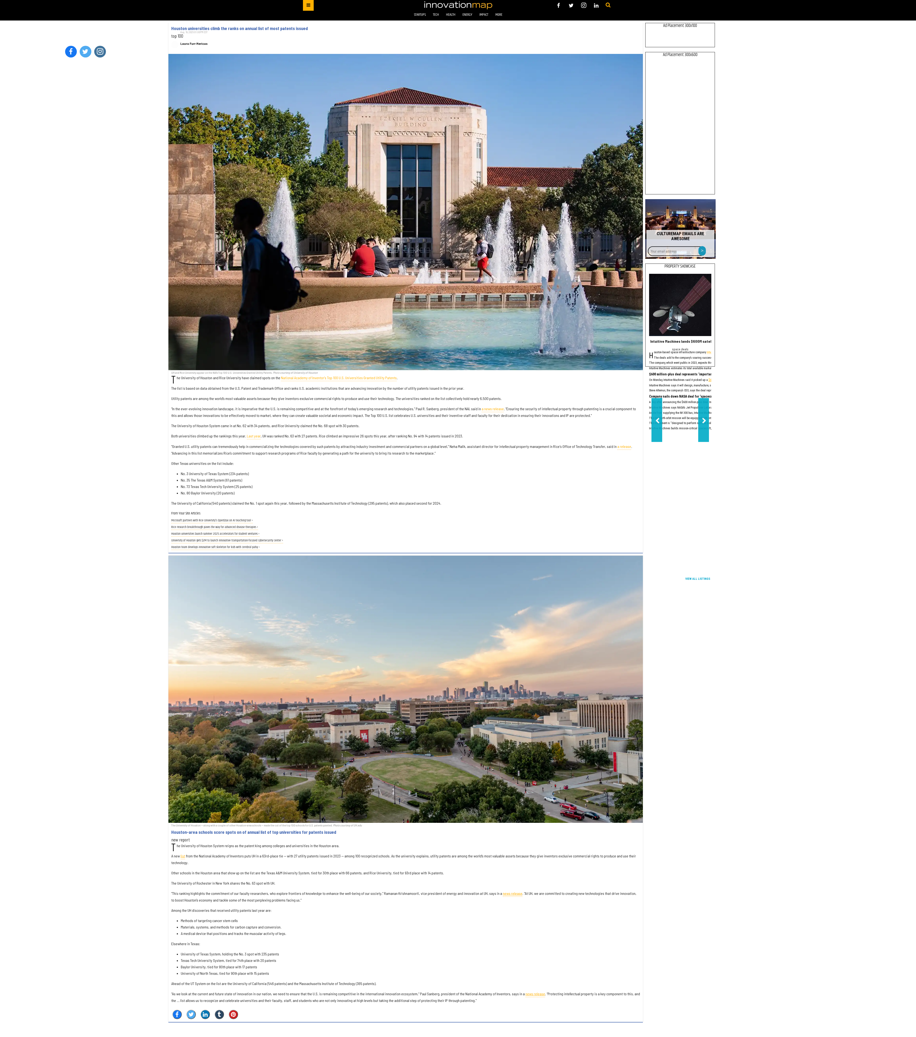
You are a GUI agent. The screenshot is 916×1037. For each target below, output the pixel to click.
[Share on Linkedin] (205, 1014)
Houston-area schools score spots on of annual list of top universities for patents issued (253, 832)
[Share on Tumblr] (219, 1014)
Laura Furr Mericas (194, 43)
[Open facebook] (558, 5)
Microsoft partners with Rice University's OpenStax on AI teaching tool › (212, 520)
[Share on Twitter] (191, 1014)
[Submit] (608, 5)
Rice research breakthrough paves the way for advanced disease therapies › (214, 527)
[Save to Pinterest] (233, 1014)
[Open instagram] (583, 5)
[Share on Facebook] (177, 1014)
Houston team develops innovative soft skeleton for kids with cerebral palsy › (215, 547)
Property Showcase (680, 266)
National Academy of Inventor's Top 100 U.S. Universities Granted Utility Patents (339, 377)
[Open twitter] (571, 5)
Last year (254, 436)
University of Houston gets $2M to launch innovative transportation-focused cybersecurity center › (227, 540)
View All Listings (697, 579)
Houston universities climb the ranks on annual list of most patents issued (239, 28)
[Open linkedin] (596, 5)
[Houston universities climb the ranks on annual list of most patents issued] (405, 212)
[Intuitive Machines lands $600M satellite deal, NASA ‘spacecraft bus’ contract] (680, 305)
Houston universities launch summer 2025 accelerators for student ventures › (215, 533)
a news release (493, 408)
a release (624, 446)
